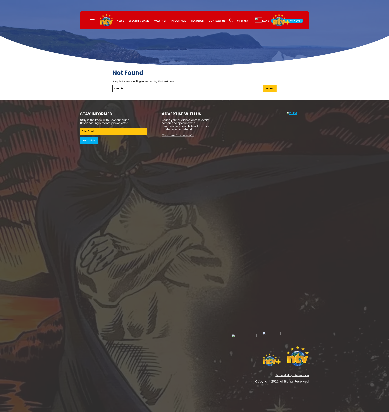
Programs (178, 21)
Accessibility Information (292, 375)
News (120, 21)
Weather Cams (139, 21)
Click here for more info (178, 135)
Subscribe (89, 140)
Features (197, 21)
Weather (160, 21)
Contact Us (216, 21)
